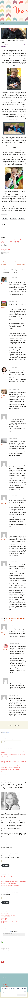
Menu (2, 23)
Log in (4, 980)
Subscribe (5, 865)
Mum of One (4, 421)
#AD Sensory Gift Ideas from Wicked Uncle (10, 885)
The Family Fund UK (5, 916)
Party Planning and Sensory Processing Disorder (11, 769)
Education (13, 44)
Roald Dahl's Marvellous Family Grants (9, 921)
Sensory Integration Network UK (8, 915)
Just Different (22, 264)
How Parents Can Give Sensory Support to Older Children (13, 881)
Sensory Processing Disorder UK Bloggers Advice (12, 765)
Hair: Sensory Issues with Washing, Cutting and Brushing (13, 754)
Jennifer (3, 468)
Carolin (2, 373)
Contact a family (4, 913)
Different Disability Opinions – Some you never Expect (5, 249)
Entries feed (5, 982)
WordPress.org (6, 986)
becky (2, 283)
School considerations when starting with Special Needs (7, 241)
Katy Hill (3, 539)
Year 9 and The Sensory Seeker (8, 879)
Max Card (3, 922)
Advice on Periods (5, 757)
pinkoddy (5, 649)
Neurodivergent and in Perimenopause (9, 876)
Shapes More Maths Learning (7, 759)
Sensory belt (4, 918)
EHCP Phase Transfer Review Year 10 (9, 883)
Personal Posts (19, 44)
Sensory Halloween (5, 771)
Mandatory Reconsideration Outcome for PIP (11, 774)
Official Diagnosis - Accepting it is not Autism (10, 767)
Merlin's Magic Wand (5, 919)
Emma (2, 444)
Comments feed (6, 984)
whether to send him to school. (10, 57)
